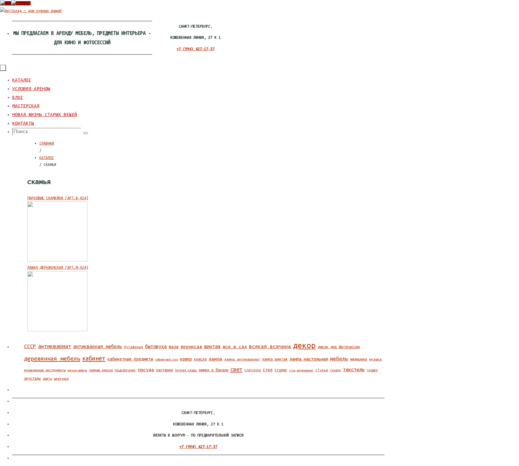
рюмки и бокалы (213, 370)
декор (304, 345)
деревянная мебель (52, 358)
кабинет (93, 358)
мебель (339, 358)
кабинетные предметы (130, 359)
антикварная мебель (97, 346)
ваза (173, 346)
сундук (335, 370)
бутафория (133, 347)
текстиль (354, 369)
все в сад (235, 346)
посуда (146, 369)
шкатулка (61, 378)
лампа (215, 358)
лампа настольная (309, 358)
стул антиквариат (301, 370)
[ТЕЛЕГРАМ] (21, 3)
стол (267, 369)
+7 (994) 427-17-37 (195, 49)
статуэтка (252, 370)
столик (281, 370)
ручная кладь (186, 370)
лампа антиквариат (242, 359)
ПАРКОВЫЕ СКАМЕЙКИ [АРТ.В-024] (57, 198)
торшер (372, 370)
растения (164, 370)
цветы (47, 378)
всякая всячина (270, 346)
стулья (321, 370)
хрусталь (32, 378)
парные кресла (101, 370)
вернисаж (191, 346)
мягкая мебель (77, 370)
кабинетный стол (166, 359)
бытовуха (156, 346)
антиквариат (54, 346)
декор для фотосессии (339, 347)
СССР (30, 346)
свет (236, 369)
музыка (375, 359)
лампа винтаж (274, 359)
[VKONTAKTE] (5, 3)
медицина (358, 359)
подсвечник (125, 370)
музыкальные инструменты (44, 370)
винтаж (212, 346)
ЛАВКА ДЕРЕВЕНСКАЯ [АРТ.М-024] (57, 267)
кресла (200, 359)
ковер (186, 358)
